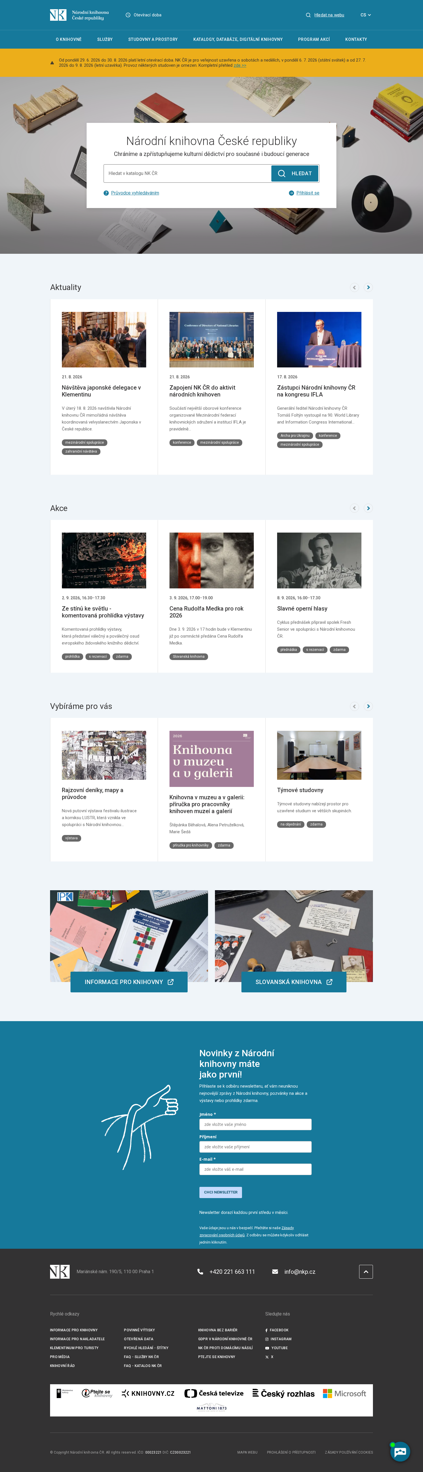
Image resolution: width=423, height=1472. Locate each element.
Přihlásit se (307, 193)
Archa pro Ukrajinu (295, 436)
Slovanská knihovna (189, 657)
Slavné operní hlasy (302, 608)
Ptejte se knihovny (216, 1357)
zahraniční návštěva (81, 451)
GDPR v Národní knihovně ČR (225, 1339)
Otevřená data (138, 1339)
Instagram (281, 1339)
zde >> (240, 65)
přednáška (289, 650)
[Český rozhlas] (284, 1393)
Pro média (60, 1357)
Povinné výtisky (139, 1330)
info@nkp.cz (300, 1271)
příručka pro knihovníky (191, 845)
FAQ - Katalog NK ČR (143, 1366)
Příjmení (207, 1136)
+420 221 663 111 (232, 1271)
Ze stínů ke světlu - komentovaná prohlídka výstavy (103, 612)
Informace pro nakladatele (77, 1339)
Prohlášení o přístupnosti (291, 1452)
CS (363, 15)
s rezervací (98, 657)
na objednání (291, 824)
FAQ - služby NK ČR (141, 1357)
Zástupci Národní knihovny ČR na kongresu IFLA (316, 391)
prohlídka (72, 657)
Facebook (279, 1330)
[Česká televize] (213, 1393)
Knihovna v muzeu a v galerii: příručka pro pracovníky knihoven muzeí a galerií (207, 804)
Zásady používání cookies (349, 1452)
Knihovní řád (62, 1366)
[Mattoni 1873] (211, 1407)
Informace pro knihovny (74, 1330)
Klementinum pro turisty (74, 1348)
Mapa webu (247, 1452)
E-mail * (207, 1159)
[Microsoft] (344, 1393)
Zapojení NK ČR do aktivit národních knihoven (202, 391)
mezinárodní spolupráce (84, 443)
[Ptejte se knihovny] (97, 1393)
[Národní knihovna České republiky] (79, 15)
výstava (71, 838)
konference (182, 443)
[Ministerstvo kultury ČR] (65, 1393)
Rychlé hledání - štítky (146, 1348)
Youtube (280, 1348)
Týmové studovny (300, 790)
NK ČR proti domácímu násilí (225, 1348)
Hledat (302, 173)
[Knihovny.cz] (148, 1393)
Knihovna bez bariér (218, 1330)
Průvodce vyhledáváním (135, 193)
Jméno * (207, 1114)
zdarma (122, 657)
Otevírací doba (148, 15)
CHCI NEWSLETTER (220, 1192)
